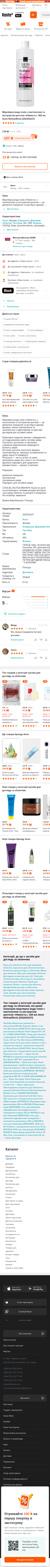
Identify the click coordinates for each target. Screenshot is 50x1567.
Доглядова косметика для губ (18, 976)
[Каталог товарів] (33, 14)
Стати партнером (7, 6)
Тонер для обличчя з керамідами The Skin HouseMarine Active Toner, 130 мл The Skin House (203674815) (24, 1037)
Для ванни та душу (14, 1201)
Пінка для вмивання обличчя (31, 973)
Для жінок (27, 572)
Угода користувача (11, 1473)
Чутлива (17, 223)
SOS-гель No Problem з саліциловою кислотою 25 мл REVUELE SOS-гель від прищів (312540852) (24, 1127)
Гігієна (9, 1197)
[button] (14, 614)
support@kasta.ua (11, 1384)
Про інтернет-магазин (13, 1345)
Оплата (6, 1450)
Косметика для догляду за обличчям (21, 970)
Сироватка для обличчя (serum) (28, 968)
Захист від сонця (13, 1217)
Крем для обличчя (12, 965)
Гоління (9, 1211)
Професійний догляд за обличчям (20, 987)
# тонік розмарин (35, 330)
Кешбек (6, 1421)
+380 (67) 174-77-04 (12, 1372)
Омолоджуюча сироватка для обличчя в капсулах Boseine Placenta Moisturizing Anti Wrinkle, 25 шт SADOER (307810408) (24, 1090)
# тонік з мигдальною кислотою (17, 352)
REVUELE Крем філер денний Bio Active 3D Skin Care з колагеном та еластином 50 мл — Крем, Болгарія (24, 1135)
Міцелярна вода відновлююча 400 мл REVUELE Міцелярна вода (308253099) (24, 1104)
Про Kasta (7, 1404)
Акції (5, 1444)
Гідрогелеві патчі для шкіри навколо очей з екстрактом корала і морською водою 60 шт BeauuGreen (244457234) (24, 1045)
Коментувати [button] (17, 640)
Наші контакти (9, 1340)
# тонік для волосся (12, 341)
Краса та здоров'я (11, 1157)
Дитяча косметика (14, 1221)
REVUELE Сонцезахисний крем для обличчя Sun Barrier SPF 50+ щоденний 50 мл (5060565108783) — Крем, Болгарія (25, 1059)
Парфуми (10, 1167)
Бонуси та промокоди (13, 1439)
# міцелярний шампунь (35, 341)
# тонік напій (9, 336)
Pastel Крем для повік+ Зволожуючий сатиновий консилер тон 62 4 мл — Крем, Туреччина (24, 1082)
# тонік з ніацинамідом (13, 330)
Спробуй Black (25, 1311)
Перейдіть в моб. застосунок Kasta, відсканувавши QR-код (31, 1545)
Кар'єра (6, 1351)
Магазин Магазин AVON (24, 238)
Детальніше (13, 209)
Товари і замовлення (12, 1410)
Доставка (7, 1456)
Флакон (37, 223)
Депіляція (10, 1214)
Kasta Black (8, 1416)
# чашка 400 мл (10, 319)
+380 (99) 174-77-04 (12, 1380)
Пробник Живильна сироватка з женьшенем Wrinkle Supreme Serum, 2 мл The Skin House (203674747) (23, 1026)
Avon (5, 220)
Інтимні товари (12, 1254)
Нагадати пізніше (25, 1560)
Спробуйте (19, 13)
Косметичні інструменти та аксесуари (12, 1234)
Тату (8, 1258)
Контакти (7, 1467)
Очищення (23, 220)
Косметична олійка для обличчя (19, 996)
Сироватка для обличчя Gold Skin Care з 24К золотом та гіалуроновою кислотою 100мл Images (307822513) (23, 1099)
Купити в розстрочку (25, 166)
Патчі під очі (26, 979)
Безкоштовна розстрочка (14, 1433)
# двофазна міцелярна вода (16, 324)
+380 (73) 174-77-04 (12, 1376)
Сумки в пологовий (14, 1268)
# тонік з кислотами (27, 336)
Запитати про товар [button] (22, 246)
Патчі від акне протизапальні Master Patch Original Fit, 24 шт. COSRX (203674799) (24, 1031)
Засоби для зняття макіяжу (22, 993)
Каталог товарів (25, 1320)
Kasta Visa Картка (11, 1427)
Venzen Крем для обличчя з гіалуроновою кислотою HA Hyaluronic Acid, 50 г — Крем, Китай (24, 1051)
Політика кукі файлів (12, 1484)
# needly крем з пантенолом (16, 347)
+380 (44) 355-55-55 (12, 1368)
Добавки (9, 1164)
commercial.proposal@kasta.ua (17, 1388)
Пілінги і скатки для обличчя (27, 984)
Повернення (9, 1462)
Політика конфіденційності (15, 1479)
